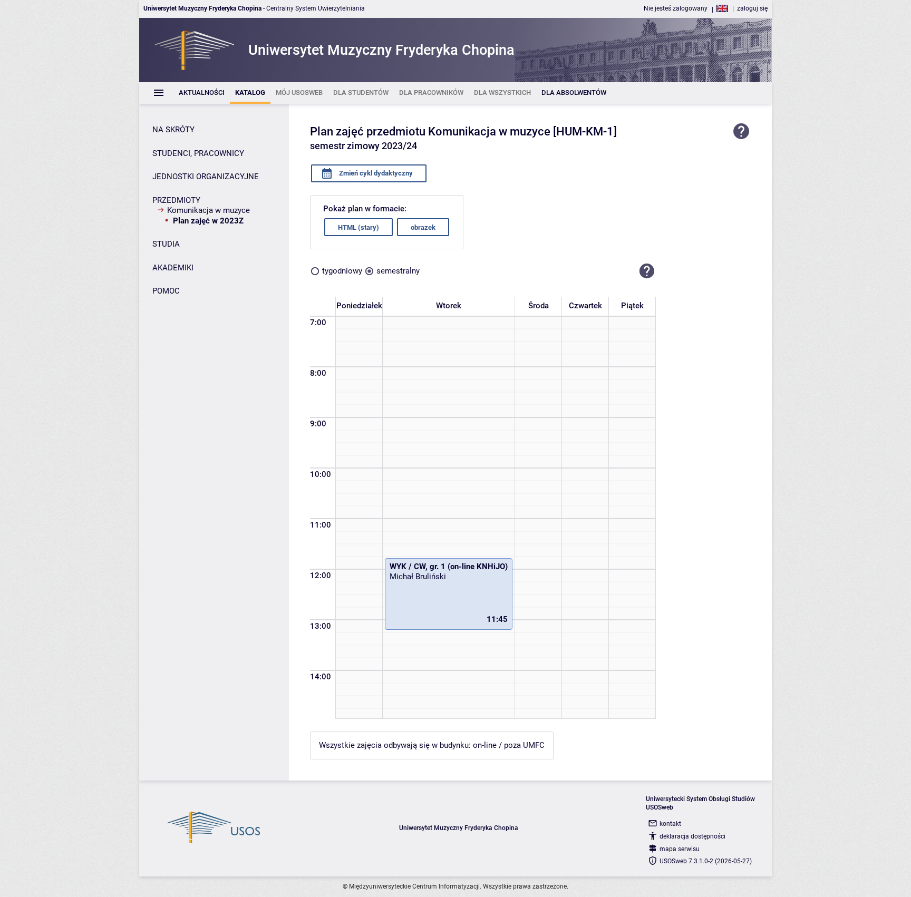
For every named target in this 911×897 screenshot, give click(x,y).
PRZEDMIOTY (176, 200)
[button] (647, 271)
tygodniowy (342, 271)
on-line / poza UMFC (509, 745)
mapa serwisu (680, 849)
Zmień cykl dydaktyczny (375, 173)
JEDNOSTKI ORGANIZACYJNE (205, 176)
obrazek (423, 227)
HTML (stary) (358, 227)
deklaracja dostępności (692, 836)
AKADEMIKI (172, 267)
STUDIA (166, 244)
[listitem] (201, 93)
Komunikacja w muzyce (208, 210)
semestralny (398, 271)
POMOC (166, 291)
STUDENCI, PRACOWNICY (198, 153)
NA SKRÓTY (173, 129)
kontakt (670, 823)
